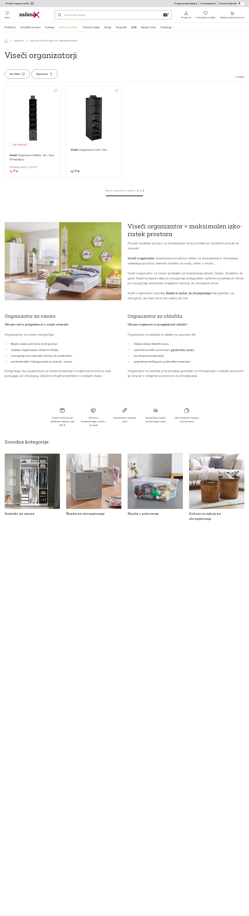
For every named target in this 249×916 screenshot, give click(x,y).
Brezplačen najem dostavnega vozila (156, 419)
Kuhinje (49, 27)
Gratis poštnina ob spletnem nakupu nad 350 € (62, 421)
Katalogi (166, 27)
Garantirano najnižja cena (124, 419)
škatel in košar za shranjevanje (188, 293)
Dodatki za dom (31, 27)
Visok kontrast (228, 3)
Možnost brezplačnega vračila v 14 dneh (93, 421)
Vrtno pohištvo (68, 27)
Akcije (107, 27)
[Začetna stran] (6, 40)
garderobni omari (182, 350)
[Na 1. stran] (124, 195)
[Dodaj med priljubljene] (55, 91)
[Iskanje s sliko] (165, 14)
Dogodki (121, 27)
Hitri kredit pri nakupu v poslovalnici (187, 419)
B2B (134, 27)
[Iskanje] (59, 14)
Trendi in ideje (90, 27)
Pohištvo (10, 27)
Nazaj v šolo (148, 27)
